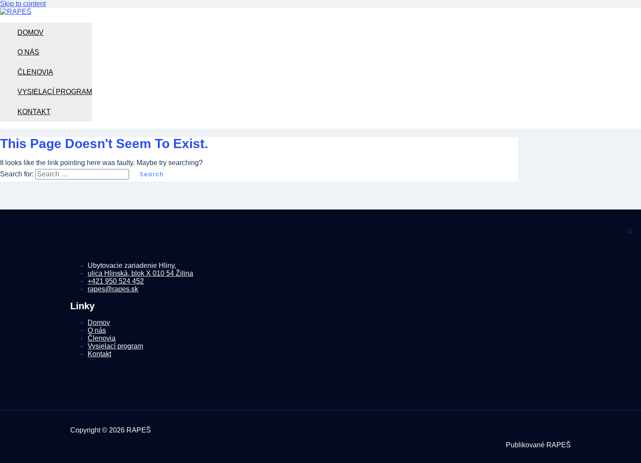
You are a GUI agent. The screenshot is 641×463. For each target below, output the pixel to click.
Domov (30, 32)
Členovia (35, 72)
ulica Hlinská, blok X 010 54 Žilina (140, 273)
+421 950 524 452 (116, 281)
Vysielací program (54, 91)
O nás (28, 52)
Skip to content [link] (23, 3)
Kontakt (34, 111)
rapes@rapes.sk (113, 289)
